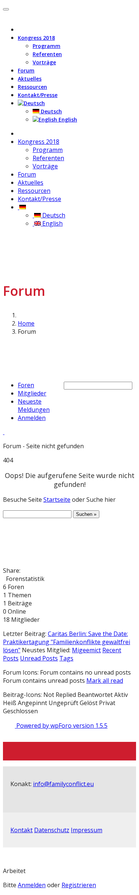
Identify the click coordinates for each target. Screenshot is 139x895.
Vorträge (44, 62)
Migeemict (86, 650)
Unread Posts (39, 658)
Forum (26, 70)
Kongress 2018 (36, 37)
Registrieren (79, 885)
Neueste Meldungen (34, 405)
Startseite (56, 499)
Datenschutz (51, 830)
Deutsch (50, 111)
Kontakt (21, 830)
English (67, 119)
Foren (26, 385)
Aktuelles (30, 78)
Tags (66, 658)
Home (26, 323)
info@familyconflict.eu (63, 784)
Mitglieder (32, 393)
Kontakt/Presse (37, 94)
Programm (46, 45)
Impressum (86, 830)
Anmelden (32, 418)
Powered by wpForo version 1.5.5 (61, 725)
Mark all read (104, 680)
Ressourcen (32, 86)
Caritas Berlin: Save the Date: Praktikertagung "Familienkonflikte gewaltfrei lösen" (66, 642)
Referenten (47, 54)
